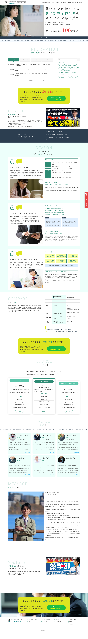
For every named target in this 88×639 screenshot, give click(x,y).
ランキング (61, 65)
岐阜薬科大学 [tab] (36, 60)
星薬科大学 (75, 72)
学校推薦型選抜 (67, 70)
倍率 (66, 65)
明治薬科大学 (68, 72)
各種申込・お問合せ (86, 201)
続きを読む (27, 452)
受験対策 (60, 67)
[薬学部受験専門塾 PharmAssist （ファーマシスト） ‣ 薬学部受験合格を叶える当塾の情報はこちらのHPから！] (10, 2)
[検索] (78, 59)
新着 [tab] (14, 60)
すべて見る (31, 80)
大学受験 (60, 70)
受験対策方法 (66, 67)
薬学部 (70, 77)
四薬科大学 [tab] (25, 60)
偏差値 (70, 65)
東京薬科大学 (68, 74)
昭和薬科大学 (61, 74)
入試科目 (74, 65)
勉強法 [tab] (47, 60)
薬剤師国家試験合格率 (63, 77)
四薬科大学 (73, 67)
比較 (73, 74)
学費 (72, 70)
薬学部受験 (75, 77)
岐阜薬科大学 (61, 72)
